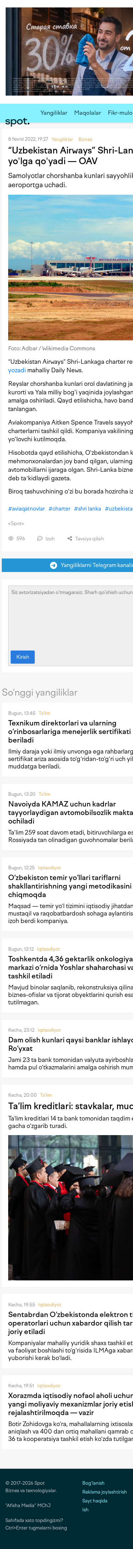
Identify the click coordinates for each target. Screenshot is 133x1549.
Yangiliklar (53, 112)
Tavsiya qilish (89, 539)
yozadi (17, 370)
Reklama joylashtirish (104, 1492)
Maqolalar (87, 112)
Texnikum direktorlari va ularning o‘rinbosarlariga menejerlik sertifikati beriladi (69, 731)
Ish (85, 1509)
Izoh (49, 539)
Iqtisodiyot (49, 867)
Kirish (22, 657)
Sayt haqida (94, 1501)
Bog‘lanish (93, 1483)
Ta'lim (44, 713)
